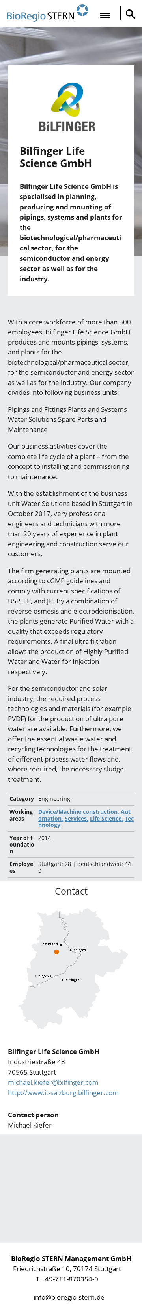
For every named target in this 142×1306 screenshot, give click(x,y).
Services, (76, 818)
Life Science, (106, 818)
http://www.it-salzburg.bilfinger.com (63, 1092)
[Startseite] (47, 13)
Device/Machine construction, (78, 811)
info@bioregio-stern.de (69, 1297)
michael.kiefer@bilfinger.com (53, 1082)
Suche (128, 13)
